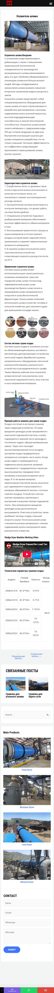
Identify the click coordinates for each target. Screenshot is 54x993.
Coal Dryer (27, 844)
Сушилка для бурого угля (35, 695)
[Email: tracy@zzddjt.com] (45, 990)
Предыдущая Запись (18, 656)
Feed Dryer (27, 770)
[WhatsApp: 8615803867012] (28, 990)
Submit (12, 949)
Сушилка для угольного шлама (15, 695)
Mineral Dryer (27, 882)
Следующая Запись (36, 655)
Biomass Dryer (27, 807)
